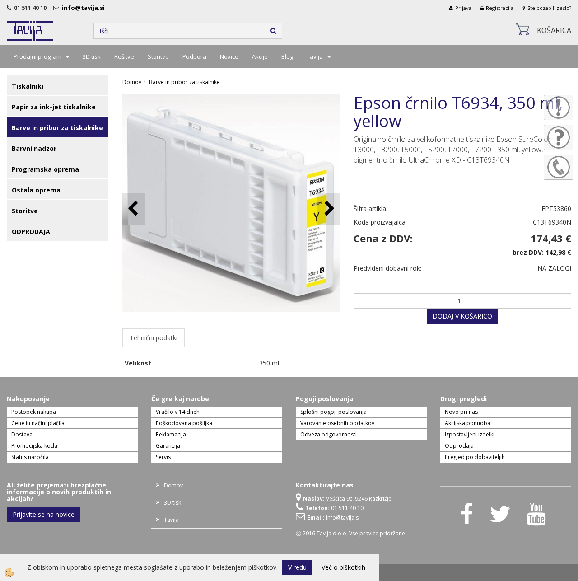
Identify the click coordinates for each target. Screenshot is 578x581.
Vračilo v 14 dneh (178, 412)
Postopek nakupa (33, 412)
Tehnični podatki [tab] (153, 337)
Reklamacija (171, 434)
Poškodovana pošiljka (184, 423)
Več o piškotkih (343, 567)
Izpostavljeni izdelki (469, 434)
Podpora (194, 56)
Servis (163, 457)
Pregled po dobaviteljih (475, 457)
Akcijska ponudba (467, 423)
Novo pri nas (461, 412)
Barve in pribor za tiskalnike (184, 82)
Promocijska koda (34, 446)
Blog (287, 56)
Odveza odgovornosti (328, 434)
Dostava (22, 434)
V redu (297, 567)
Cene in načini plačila (38, 423)
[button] (328, 209)
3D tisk (92, 56)
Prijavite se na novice (44, 514)
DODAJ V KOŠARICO (462, 316)
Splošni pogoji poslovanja (333, 412)
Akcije (260, 56)
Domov (131, 82)
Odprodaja (459, 446)
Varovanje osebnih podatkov (337, 423)
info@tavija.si (84, 8)
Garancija (168, 446)
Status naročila (30, 457)
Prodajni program (37, 56)
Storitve (158, 56)
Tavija (315, 56)
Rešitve (124, 56)
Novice (229, 56)
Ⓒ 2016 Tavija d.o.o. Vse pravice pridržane (350, 533)
